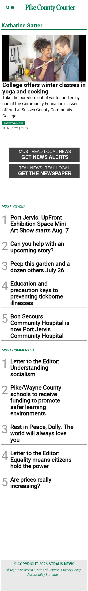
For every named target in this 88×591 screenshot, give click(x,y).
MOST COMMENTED (17, 350)
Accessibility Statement (44, 574)
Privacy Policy (71, 570)
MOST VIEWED (12, 206)
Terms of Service (47, 570)
